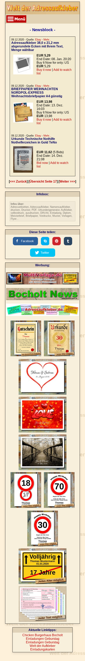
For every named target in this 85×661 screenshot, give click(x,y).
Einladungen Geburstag (42, 638)
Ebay (38, 39)
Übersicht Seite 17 (43, 181)
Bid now (42, 163)
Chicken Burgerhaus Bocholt (42, 635)
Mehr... (47, 39)
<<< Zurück (18, 181)
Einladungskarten (42, 649)
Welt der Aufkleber (42, 646)
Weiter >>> (67, 181)
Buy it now (44, 69)
